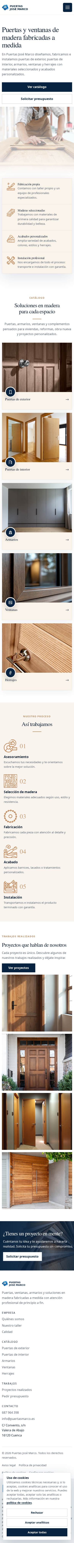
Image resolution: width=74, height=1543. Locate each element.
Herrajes (8, 1373)
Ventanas (8, 1367)
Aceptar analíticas (37, 1522)
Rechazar (37, 1512)
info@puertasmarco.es (18, 1419)
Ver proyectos (18, 968)
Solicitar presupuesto (37, 99)
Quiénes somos (13, 1319)
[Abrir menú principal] (67, 7)
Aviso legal (9, 1465)
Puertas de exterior (16, 1348)
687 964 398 (10, 1412)
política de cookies (19, 1503)
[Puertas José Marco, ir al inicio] (19, 7)
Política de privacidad (32, 1465)
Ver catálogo (37, 87)
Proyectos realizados (17, 1390)
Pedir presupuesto (15, 1396)
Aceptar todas (37, 1532)
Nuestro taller (12, 1325)
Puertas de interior (15, 1354)
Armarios (8, 1361)
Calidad (7, 1332)
